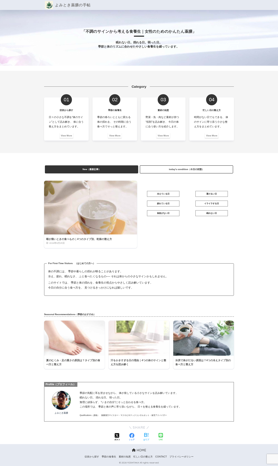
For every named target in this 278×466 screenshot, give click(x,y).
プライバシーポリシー (181, 456)
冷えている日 (163, 194)
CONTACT (161, 456)
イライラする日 (211, 203)
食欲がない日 (163, 213)
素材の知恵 (125, 456)
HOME (141, 450)
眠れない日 (211, 213)
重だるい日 (211, 194)
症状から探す (92, 456)
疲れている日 (163, 203)
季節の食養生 (109, 456)
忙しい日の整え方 (143, 456)
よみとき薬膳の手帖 (72, 5)
